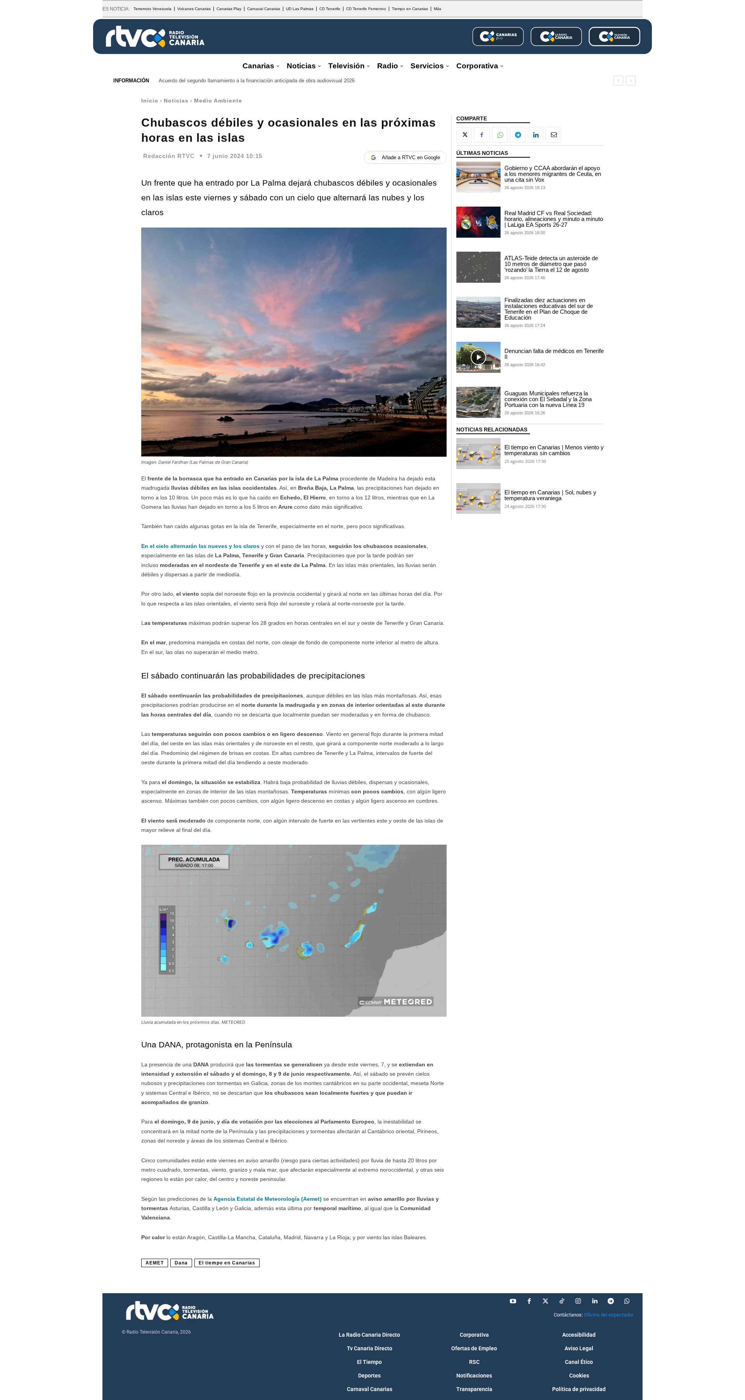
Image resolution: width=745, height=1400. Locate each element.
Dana (181, 1263)
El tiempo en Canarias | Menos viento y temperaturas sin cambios (554, 450)
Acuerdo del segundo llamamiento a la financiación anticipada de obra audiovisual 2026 (257, 80)
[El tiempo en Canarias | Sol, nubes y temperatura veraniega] (478, 498)
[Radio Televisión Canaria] (155, 36)
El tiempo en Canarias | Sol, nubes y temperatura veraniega (550, 495)
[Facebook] (482, 135)
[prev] (618, 80)
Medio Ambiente (218, 100)
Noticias (176, 100)
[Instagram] (578, 1301)
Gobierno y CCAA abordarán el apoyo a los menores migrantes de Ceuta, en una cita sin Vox (552, 174)
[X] (464, 135)
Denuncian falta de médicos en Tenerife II (554, 354)
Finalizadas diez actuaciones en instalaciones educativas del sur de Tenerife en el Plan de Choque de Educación (548, 309)
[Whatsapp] (627, 1301)
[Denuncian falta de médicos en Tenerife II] (478, 357)
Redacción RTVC (169, 156)
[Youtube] (513, 1301)
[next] (631, 80)
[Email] (553, 135)
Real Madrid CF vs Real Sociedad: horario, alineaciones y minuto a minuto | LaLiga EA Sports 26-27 (553, 219)
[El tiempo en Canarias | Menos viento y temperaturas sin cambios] (478, 453)
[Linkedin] (535, 135)
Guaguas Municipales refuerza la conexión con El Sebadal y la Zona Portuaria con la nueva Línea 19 (548, 399)
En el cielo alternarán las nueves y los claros (200, 546)
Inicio (149, 100)
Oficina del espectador (608, 1315)
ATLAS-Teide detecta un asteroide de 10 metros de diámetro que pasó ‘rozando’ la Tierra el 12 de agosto (551, 264)
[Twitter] (545, 1301)
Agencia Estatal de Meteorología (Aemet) (267, 1199)
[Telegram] (517, 135)
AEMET (155, 1263)
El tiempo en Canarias (227, 1263)
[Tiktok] (562, 1301)
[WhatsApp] (500, 135)
